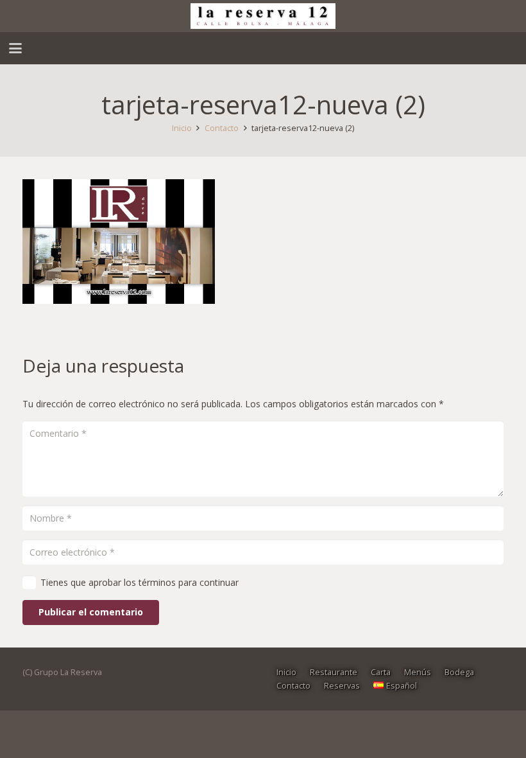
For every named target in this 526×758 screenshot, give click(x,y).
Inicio (286, 672)
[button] (15, 48)
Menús (417, 672)
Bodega (459, 672)
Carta (381, 672)
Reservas (342, 685)
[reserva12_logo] (263, 16)
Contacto (293, 685)
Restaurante (333, 672)
